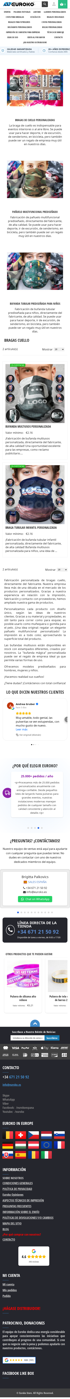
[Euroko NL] (46, 1135)
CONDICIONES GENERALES (18, 1183)
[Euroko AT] (33, 1145)
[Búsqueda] (45, 4)
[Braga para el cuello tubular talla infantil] (35, 494)
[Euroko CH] (20, 1135)
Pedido (7, 1296)
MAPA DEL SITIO (12, 1223)
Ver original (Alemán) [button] (30, 734)
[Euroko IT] (46, 1155)
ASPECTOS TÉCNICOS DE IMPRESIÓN (23, 1200)
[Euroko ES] (20, 1155)
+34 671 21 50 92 (36, 888)
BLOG (6, 1229)
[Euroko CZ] (33, 1135)
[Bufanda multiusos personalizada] (35, 393)
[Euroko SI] (59, 1135)
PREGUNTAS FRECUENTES (17, 1206)
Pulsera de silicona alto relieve (23, 998)
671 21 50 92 (16, 1077)
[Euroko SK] (7, 1155)
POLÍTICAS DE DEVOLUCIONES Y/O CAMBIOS (28, 1218)
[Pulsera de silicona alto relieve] (23, 976)
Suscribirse (52, 1038)
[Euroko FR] (59, 1145)
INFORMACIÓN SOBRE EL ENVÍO (21, 1212)
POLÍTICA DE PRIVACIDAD (17, 1189)
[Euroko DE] (7, 1145)
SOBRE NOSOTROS (13, 1178)
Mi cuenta (8, 1284)
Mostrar (47, 349)
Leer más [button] (22, 729)
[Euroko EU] (46, 1145)
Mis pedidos (10, 1290)
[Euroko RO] (33, 1155)
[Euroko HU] (20, 1145)
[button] (2, 719)
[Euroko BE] (7, 1135)
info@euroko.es (37, 892)
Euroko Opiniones (13, 1195)
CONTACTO (9, 1239)
